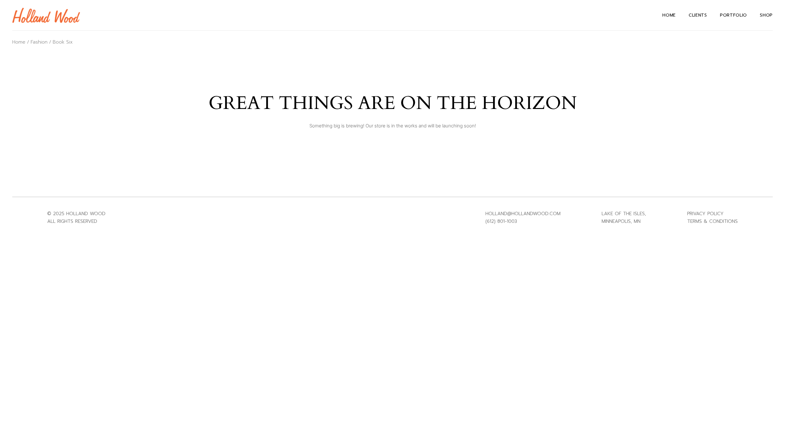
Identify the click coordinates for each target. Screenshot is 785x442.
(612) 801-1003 (501, 221)
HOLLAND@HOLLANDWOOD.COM (523, 213)
